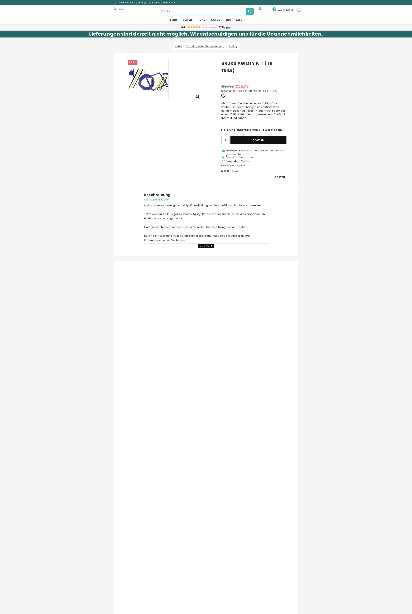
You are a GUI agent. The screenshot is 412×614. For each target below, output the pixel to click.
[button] (282, 9)
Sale (238, 20)
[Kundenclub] (264, 11)
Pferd (173, 20)
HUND (178, 46)
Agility (233, 46)
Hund (201, 20)
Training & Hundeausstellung (205, 46)
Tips (228, 20)
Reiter (187, 20)
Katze (215, 20)
